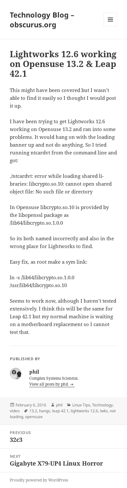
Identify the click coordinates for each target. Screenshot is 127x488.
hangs (44, 411)
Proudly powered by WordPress (39, 480)
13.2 (33, 411)
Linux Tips (81, 405)
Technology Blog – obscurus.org (42, 19)
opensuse (34, 416)
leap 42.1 (60, 411)
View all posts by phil (49, 384)
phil (59, 405)
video (15, 411)
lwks (104, 411)
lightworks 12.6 (84, 411)
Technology (102, 405)
